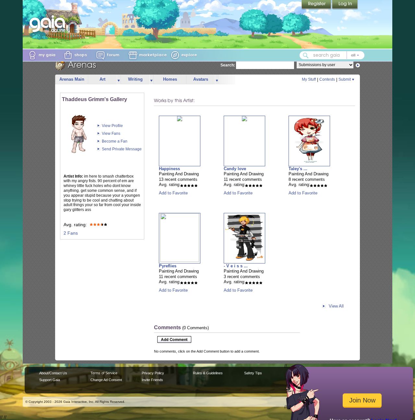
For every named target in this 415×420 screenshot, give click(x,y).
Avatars (200, 79)
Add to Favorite (173, 193)
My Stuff (309, 79)
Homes (170, 79)
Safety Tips (253, 373)
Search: (227, 65)
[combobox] (332, 55)
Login (345, 5)
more (119, 79)
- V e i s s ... (236, 265)
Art (102, 79)
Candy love (235, 168)
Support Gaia (49, 380)
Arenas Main (71, 79)
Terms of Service (103, 373)
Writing (135, 79)
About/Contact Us (53, 373)
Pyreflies (167, 265)
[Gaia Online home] (49, 23)
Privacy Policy (153, 373)
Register (317, 5)
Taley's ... (298, 168)
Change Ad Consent (106, 380)
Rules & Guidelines (208, 373)
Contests (327, 79)
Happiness (169, 168)
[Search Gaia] (305, 55)
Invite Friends (152, 380)
